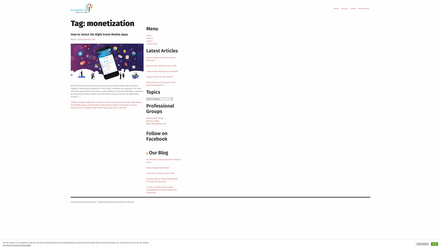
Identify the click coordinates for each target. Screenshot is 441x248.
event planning (92, 105)
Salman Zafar (90, 39)
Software (74, 102)
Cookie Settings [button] (422, 244)
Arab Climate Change (154, 118)
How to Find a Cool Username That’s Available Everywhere (161, 83)
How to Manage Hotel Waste (157, 168)
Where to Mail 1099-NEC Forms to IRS (161, 66)
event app (115, 102)
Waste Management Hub (156, 124)
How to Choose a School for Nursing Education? (160, 58)
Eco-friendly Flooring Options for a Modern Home (163, 160)
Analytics (82, 102)
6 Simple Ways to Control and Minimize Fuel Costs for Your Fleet (162, 180)
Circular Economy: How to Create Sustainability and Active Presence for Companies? (161, 190)
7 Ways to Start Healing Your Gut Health (162, 71)
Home (336, 8)
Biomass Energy (152, 121)
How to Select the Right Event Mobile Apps (99, 34)
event (108, 102)
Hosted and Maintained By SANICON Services (116, 202)
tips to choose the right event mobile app (95, 108)
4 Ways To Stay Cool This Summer (159, 77)
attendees (91, 102)
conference (100, 102)
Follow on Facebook (156, 136)
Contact (353, 8)
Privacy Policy (363, 8)
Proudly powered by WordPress (83, 202)
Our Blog (158, 153)
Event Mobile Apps (78, 105)
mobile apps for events (108, 105)
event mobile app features (131, 102)
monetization (124, 105)
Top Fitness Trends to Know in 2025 (160, 173)
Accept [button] (434, 244)
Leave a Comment (119, 108)
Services (344, 8)
